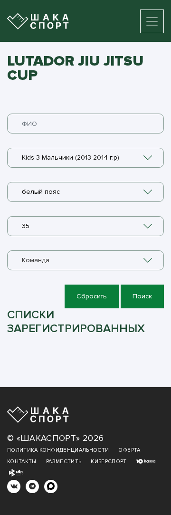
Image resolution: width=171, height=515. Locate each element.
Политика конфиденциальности (58, 450)
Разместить (64, 461)
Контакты (22, 461)
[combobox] (85, 158)
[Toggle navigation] (152, 21)
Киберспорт (109, 461)
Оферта (129, 450)
